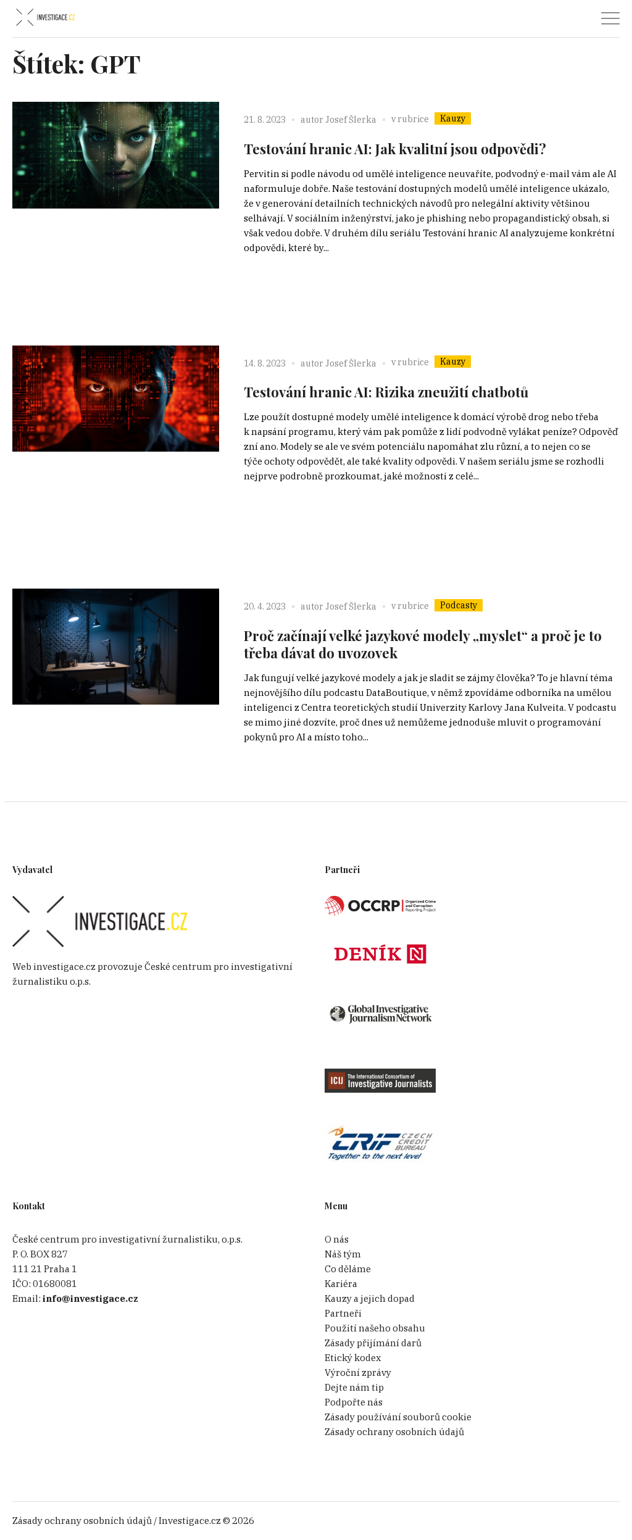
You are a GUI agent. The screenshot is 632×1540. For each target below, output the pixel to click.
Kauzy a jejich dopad (370, 1298)
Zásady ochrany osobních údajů (394, 1432)
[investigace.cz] (45, 17)
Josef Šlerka (350, 119)
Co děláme (348, 1269)
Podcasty (458, 605)
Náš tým (343, 1254)
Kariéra (341, 1284)
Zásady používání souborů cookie (398, 1417)
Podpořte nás (354, 1402)
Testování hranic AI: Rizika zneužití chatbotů (386, 392)
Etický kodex (353, 1358)
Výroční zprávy (358, 1372)
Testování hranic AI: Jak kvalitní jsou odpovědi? (395, 148)
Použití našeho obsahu (375, 1328)
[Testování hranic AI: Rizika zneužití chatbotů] (115, 449)
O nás (337, 1239)
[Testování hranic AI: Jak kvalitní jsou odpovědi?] (115, 205)
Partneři (343, 1313)
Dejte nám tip (354, 1387)
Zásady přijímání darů (373, 1343)
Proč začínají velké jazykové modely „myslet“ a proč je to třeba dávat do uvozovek (423, 644)
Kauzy (452, 118)
